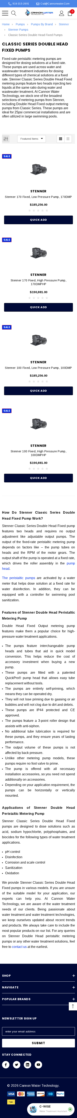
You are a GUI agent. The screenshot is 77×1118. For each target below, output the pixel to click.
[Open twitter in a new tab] (16, 1064)
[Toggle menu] (5, 13)
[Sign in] (61, 13)
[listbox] (31, 139)
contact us (19, 947)
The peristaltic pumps (18, 578)
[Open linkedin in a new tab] (27, 1064)
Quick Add (38, 220)
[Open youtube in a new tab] (38, 1064)
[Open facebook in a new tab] (5, 1064)
